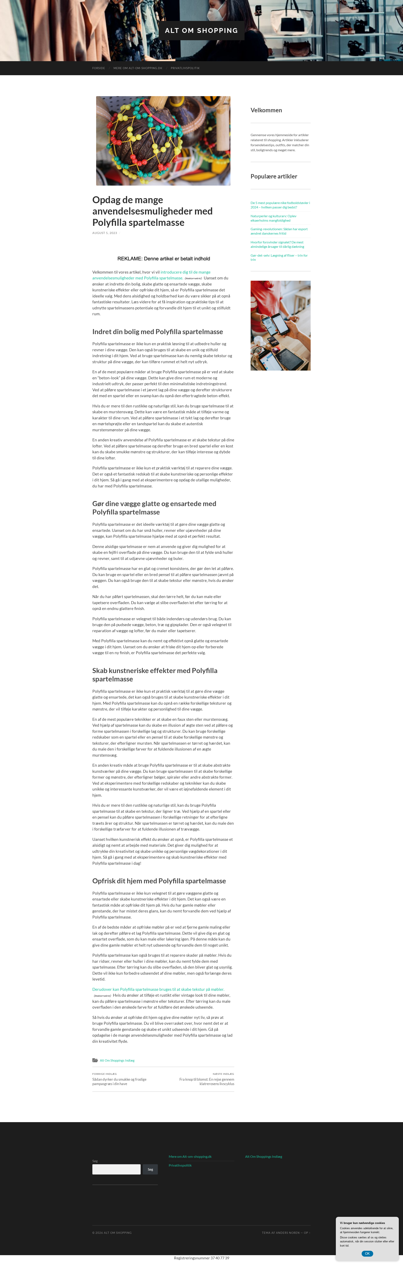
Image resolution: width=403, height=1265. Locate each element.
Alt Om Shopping (201, 30)
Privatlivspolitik (185, 68)
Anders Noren (288, 1232)
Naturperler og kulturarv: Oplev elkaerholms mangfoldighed (273, 218)
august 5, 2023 (104, 233)
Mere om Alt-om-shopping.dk (138, 68)
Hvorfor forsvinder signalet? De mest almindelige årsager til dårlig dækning (277, 244)
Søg (95, 1161)
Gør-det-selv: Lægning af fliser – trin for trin (279, 257)
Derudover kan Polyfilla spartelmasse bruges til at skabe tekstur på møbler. (158, 989)
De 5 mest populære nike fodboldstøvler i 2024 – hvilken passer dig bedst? (280, 205)
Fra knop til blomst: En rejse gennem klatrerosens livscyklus (206, 1079)
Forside (98, 68)
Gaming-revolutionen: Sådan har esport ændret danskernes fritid (279, 231)
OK (367, 1253)
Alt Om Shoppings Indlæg (117, 1060)
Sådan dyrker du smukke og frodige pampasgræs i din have (119, 1079)
